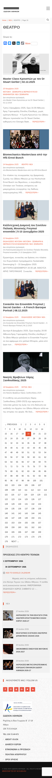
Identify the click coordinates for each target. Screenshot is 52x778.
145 (39, 513)
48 (11, 452)
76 (34, 466)
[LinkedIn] (33, 689)
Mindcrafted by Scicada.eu (14, 771)
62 (45, 457)
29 (40, 438)
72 (11, 466)
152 (6, 523)
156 (32, 523)
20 (34, 434)
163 (39, 527)
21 (40, 434)
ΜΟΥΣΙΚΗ (18, 242)
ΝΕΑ (10, 20)
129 (12, 504)
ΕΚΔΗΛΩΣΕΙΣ (8, 242)
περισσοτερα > (38, 122)
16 (11, 434)
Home (4, 20)
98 (23, 481)
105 (26, 485)
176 (6, 541)
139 (39, 509)
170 (6, 537)
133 (39, 504)
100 (34, 481)
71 (6, 466)
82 (23, 471)
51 (28, 452)
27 (28, 438)
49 (17, 452)
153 (12, 523)
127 (39, 499)
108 (6, 490)
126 (32, 499)
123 (12, 499)
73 (17, 466)
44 (34, 448)
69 (40, 462)
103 (12, 485)
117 (19, 495)
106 (32, 485)
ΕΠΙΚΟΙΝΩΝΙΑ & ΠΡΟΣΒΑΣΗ (17, 749)
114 (45, 490)
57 (17, 457)
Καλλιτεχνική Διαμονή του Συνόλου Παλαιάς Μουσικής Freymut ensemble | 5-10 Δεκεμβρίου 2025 (24, 228)
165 (12, 532)
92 (34, 476)
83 (28, 471)
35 (28, 443)
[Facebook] (5, 689)
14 (42, 429)
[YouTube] (16, 689)
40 (11, 448)
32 (11, 443)
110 (19, 490)
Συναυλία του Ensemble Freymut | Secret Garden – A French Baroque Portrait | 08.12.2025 (24, 307)
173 (26, 537)
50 (23, 452)
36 (34, 443)
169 (39, 532)
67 (28, 462)
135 (12, 509)
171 (12, 537)
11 (25, 429)
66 (23, 462)
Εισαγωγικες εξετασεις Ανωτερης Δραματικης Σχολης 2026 (31, 634)
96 (11, 481)
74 (23, 466)
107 (39, 485)
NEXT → (15, 541)
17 (17, 434)
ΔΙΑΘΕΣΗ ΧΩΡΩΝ (13, 744)
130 (19, 504)
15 (6, 434)
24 (11, 438)
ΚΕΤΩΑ (24, 387)
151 (39, 518)
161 (26, 527)
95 (6, 481)
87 (6, 476)
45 (40, 448)
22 (45, 434)
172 (19, 537)
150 (32, 518)
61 (40, 457)
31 (6, 443)
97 (17, 481)
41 (17, 448)
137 (26, 509)
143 (26, 513)
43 (28, 448)
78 (45, 466)
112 (32, 490)
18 (23, 434)
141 (12, 513)
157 (39, 523)
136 (19, 509)
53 (40, 452)
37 (40, 443)
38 (45, 443)
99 (28, 481)
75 (28, 466)
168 (32, 532)
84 (34, 471)
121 (45, 495)
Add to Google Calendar (18, 573)
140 (6, 513)
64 (11, 462)
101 (41, 481)
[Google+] (22, 689)
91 (28, 476)
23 (6, 438)
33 (17, 443)
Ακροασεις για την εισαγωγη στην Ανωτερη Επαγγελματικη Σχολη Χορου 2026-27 (31, 618)
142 (19, 513)
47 (6, 452)
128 (6, 504)
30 (45, 438)
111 (26, 490)
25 (17, 438)
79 (6, 471)
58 (23, 457)
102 (6, 485)
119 (32, 495)
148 (19, 518)
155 (26, 523)
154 (19, 523)
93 (40, 476)
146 (6, 518)
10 (20, 429)
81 (17, 471)
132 (32, 504)
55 (6, 457)
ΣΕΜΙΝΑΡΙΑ (24, 94)
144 (32, 513)
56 (11, 457)
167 (26, 532)
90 (23, 476)
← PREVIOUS (11, 424)
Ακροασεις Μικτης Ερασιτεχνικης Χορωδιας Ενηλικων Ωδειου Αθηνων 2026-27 (31, 667)
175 (39, 537)
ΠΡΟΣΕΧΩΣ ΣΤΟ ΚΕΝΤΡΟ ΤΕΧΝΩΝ (21, 554)
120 (38, 495)
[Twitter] (27, 689)
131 (26, 504)
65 (17, 462)
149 (26, 518)
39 (6, 448)
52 (34, 452)
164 (6, 532)
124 (19, 499)
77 (40, 466)
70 (45, 462)
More (27, 43)
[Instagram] (11, 689)
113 (38, 490)
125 (26, 499)
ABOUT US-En (11, 739)
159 (12, 527)
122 (6, 499)
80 (11, 471)
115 (6, 495)
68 (34, 462)
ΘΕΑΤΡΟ (25, 164)
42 (23, 448)
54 (45, 452)
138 (32, 509)
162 (32, 527)
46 (45, 448)
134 (6, 509)
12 (31, 429)
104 (19, 485)
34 (23, 443)
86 (45, 471)
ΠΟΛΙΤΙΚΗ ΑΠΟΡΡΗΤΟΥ (16, 754)
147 (12, 518)
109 (12, 490)
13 (36, 429)
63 (6, 462)
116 (12, 495)
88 (11, 476)
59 (28, 457)
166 (19, 532)
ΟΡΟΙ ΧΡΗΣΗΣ (11, 759)
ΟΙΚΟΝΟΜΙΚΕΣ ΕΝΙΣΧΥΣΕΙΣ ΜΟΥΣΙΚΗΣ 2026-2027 (32, 650)
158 (6, 527)
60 (34, 457)
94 (45, 476)
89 (17, 476)
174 (32, 537)
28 (34, 438)
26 (23, 438)
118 (25, 495)
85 (40, 471)
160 (19, 527)
